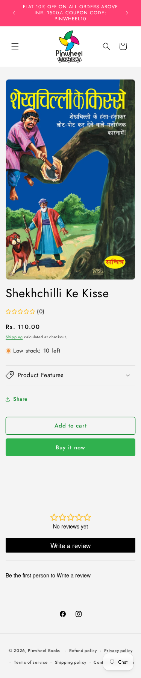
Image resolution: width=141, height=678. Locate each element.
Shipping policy (70, 662)
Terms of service (30, 662)
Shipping (14, 337)
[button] (15, 46)
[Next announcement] (127, 13)
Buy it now (70, 447)
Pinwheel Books (44, 650)
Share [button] (20, 399)
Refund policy (83, 650)
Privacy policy (118, 650)
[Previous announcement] (14, 13)
